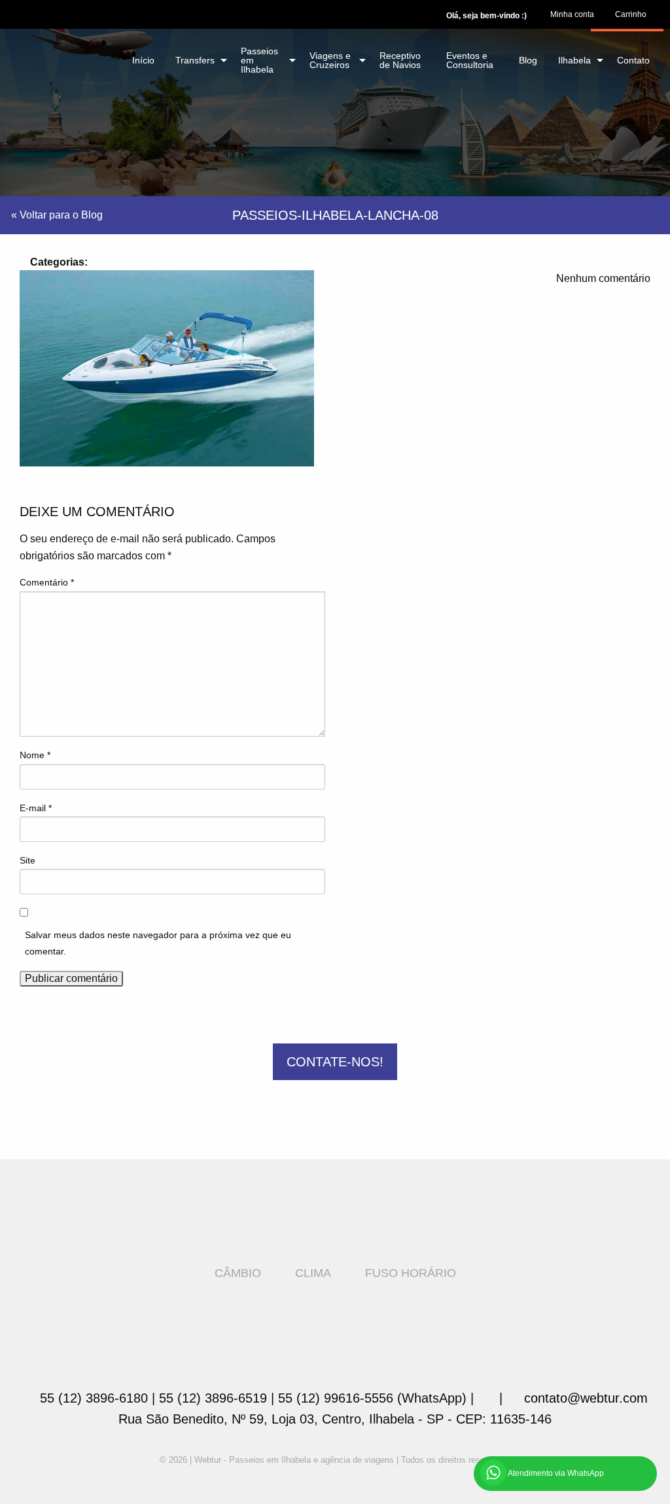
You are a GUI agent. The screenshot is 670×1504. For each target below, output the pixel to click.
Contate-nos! (335, 1062)
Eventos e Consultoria (469, 60)
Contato (633, 60)
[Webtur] (59, 51)
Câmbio (238, 1273)
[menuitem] (572, 14)
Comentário (47, 582)
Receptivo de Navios (400, 60)
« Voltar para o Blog (57, 214)
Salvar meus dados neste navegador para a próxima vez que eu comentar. (158, 943)
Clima (313, 1273)
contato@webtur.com (586, 1398)
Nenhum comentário (602, 278)
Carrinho (630, 14)
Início (143, 60)
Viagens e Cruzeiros (330, 60)
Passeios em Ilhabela (259, 60)
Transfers (195, 60)
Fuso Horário (410, 1273)
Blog (528, 60)
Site (27, 860)
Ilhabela (574, 60)
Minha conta (572, 14)
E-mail (36, 808)
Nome (35, 755)
